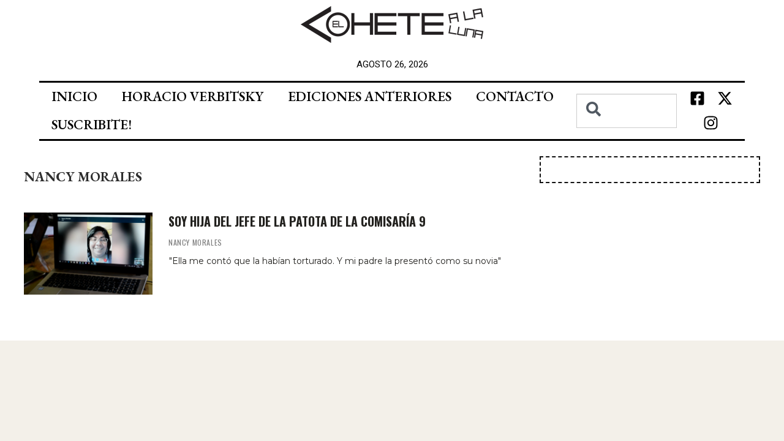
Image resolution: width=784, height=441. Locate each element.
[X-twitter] (724, 98)
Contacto (515, 96)
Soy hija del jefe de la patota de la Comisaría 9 (297, 221)
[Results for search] (626, 135)
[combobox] (626, 111)
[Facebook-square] (697, 98)
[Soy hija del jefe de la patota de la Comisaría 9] (88, 254)
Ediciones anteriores (369, 96)
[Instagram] (711, 123)
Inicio (74, 96)
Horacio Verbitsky (192, 96)
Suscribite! (91, 125)
